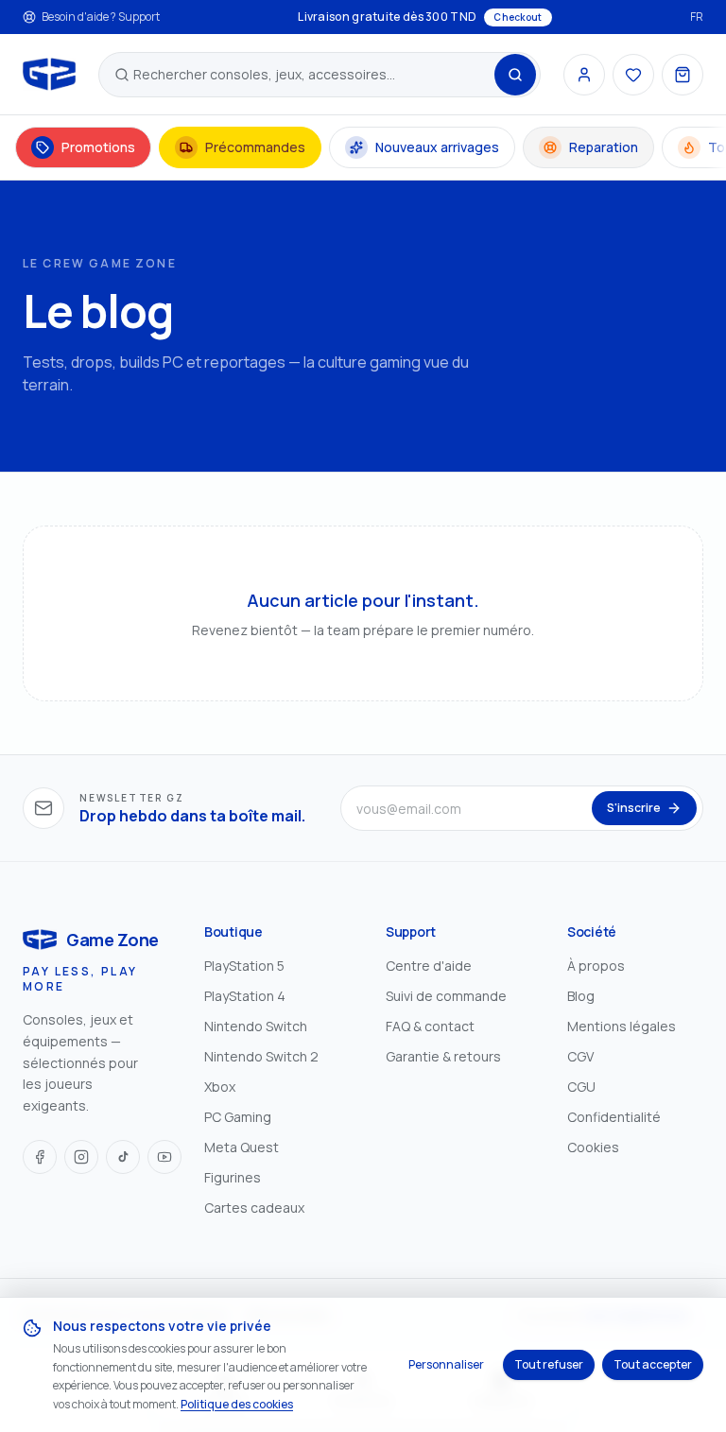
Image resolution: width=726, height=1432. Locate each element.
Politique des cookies (237, 1404)
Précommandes (255, 147)
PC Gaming (237, 1117)
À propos (596, 966)
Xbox (219, 1087)
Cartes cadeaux (254, 1207)
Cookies (593, 1147)
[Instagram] (81, 1157)
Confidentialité (614, 1117)
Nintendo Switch (255, 1026)
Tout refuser (548, 1364)
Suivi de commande (446, 996)
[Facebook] (40, 1157)
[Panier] (682, 74)
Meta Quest (241, 1147)
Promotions (98, 147)
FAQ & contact (430, 1026)
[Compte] (584, 74)
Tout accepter (653, 1364)
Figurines (232, 1177)
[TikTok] (123, 1157)
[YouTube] (164, 1157)
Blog (581, 996)
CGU (581, 1087)
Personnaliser (446, 1364)
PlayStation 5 (244, 966)
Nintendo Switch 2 (261, 1056)
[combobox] (312, 74)
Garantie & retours (443, 1056)
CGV (580, 1056)
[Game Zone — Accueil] (49, 74)
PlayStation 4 (244, 996)
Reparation (603, 147)
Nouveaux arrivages (437, 147)
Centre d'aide (429, 966)
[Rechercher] (515, 74)
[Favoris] (633, 74)
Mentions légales (621, 1026)
